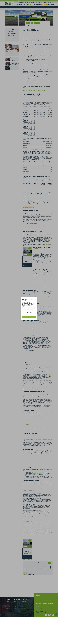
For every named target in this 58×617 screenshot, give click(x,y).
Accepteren (29, 317)
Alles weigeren (29, 314)
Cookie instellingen (29, 312)
